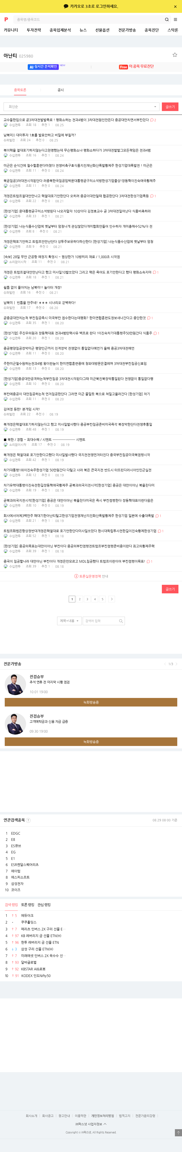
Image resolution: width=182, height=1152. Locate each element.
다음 (176, 664)
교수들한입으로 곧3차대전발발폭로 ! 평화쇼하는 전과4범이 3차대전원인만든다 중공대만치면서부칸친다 (76, 120)
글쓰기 (170, 107)
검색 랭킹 (11, 905)
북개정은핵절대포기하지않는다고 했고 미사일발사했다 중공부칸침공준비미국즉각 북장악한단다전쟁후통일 (78, 424)
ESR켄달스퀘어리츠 (25, 864)
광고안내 (64, 1116)
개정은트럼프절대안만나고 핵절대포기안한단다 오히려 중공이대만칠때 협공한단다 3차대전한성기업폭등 (76, 196)
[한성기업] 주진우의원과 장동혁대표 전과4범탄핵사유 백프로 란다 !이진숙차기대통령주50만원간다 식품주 (78, 333)
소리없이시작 (17, 262)
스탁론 (173, 30)
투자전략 (34, 30)
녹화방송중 (91, 702)
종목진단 (152, 30)
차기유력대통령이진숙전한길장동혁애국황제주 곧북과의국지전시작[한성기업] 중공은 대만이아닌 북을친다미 (79, 485)
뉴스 (83, 30)
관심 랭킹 (43, 905)
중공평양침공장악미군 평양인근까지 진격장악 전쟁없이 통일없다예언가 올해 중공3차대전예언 (69, 348)
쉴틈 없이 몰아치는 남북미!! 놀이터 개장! (33, 288)
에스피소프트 (20, 877)
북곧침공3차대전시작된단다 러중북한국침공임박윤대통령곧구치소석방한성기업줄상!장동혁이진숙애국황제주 (80, 181)
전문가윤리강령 (145, 1116)
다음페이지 (111, 599)
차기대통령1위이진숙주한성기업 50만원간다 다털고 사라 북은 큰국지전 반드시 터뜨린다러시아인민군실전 (77, 470)
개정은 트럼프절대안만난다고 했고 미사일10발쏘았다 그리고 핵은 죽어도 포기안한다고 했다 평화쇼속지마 (77, 272)
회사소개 (31, 1116)
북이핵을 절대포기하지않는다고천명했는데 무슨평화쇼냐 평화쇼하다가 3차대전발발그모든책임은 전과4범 (77, 150)
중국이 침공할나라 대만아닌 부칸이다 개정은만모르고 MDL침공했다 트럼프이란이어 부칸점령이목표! (74, 561)
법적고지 (124, 1116)
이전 (165, 664)
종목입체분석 (60, 30)
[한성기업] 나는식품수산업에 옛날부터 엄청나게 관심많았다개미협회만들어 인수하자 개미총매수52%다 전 (78, 226)
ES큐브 (16, 846)
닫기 (175, 6)
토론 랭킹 (27, 905)
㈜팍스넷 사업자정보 (89, 1124)
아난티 (18, 55)
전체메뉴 (177, 19)
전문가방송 (127, 30)
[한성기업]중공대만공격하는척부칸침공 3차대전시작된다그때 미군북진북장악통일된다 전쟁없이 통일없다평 (78, 379)
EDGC (15, 833)
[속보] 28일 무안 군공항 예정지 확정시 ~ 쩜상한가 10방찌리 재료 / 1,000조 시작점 (62, 257)
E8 (13, 839)
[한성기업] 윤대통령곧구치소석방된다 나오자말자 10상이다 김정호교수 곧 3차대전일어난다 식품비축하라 (77, 211)
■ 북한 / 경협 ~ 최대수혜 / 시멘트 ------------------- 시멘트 (44, 440)
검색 (167, 19)
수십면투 (15, 125)
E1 (13, 858)
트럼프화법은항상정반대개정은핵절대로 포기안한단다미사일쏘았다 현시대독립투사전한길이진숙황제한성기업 (80, 531)
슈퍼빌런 (9, 140)
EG (13, 852)
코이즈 (15, 890)
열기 (178, 1132)
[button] (82, 107)
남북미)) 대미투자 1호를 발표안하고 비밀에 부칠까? (40, 135)
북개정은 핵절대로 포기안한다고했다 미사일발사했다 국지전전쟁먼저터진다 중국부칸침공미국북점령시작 (77, 455)
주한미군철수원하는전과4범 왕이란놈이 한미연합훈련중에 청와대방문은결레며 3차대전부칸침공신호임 (75, 364)
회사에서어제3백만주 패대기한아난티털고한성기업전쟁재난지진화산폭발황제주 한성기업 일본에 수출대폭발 (79, 516)
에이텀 (15, 871)
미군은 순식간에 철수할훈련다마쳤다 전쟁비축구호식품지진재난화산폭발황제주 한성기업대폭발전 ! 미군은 (78, 165)
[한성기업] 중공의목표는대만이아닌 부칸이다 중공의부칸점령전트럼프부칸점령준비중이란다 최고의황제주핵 (79, 546)
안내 (93, 576)
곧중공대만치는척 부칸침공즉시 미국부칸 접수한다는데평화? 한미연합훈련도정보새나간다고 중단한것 (75, 318)
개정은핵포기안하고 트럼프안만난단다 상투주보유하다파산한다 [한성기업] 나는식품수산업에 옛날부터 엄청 (78, 242)
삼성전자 (17, 884)
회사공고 (48, 1116)
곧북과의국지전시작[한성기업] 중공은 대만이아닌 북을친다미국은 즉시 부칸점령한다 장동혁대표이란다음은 (78, 501)
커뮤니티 (11, 30)
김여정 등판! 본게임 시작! (22, 409)
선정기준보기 (28, 820)
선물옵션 (102, 30)
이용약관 (80, 1116)
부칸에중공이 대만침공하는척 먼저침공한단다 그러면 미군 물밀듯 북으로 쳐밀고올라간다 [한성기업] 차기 (77, 394)
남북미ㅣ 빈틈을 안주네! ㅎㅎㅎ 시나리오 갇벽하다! (40, 303)
